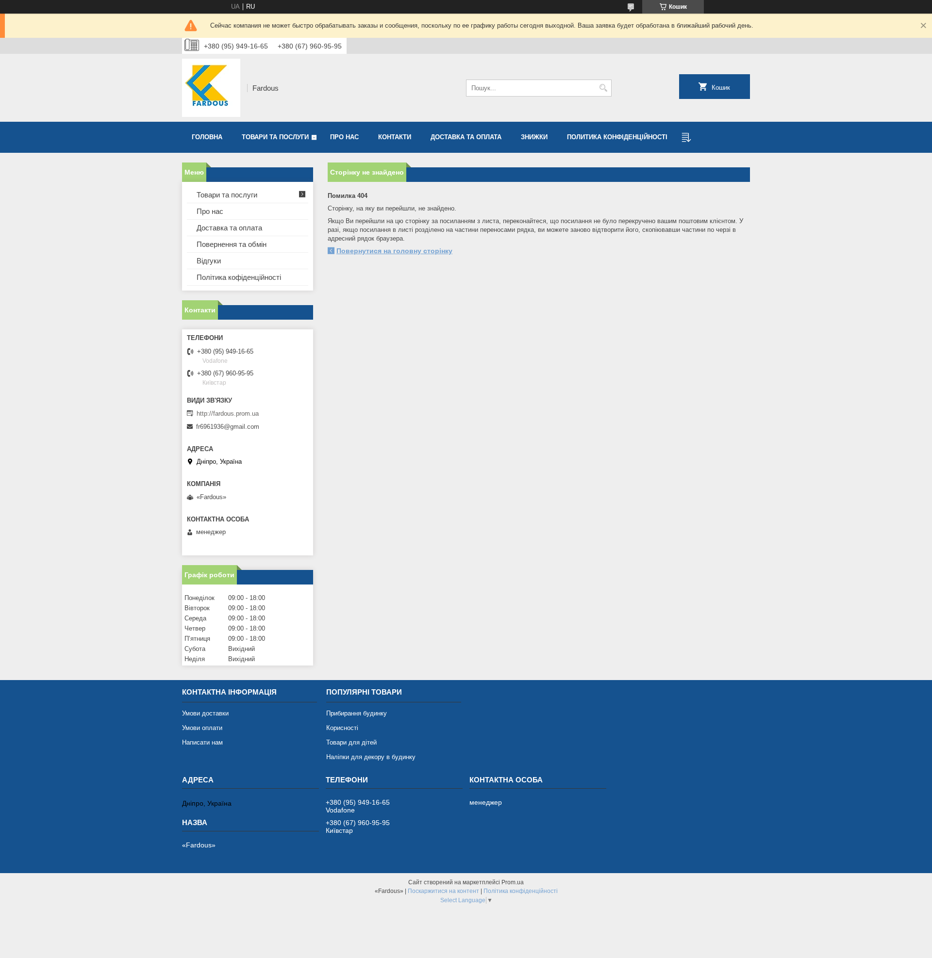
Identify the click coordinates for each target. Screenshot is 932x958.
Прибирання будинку (356, 713)
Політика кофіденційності (239, 277)
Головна (207, 137)
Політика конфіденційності (520, 891)
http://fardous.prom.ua (228, 413)
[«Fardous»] (211, 88)
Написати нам (202, 742)
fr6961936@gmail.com (227, 426)
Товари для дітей (351, 742)
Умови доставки (205, 713)
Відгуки (209, 261)
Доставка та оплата (466, 137)
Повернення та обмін (231, 244)
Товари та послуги (275, 137)
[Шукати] (603, 88)
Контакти (394, 137)
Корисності (342, 727)
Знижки (534, 137)
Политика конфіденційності (617, 137)
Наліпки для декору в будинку (371, 757)
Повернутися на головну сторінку (394, 251)
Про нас (344, 137)
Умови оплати (202, 727)
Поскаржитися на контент (443, 891)
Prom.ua (512, 882)
